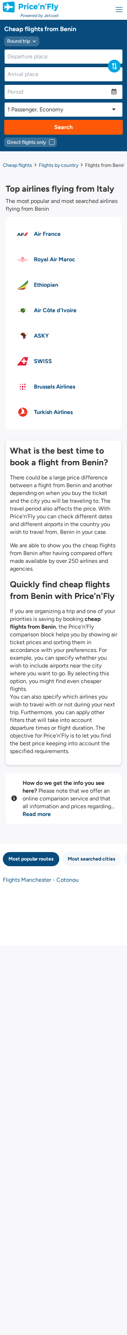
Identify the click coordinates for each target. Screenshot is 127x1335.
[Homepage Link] (31, 7)
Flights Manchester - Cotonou (41, 879)
